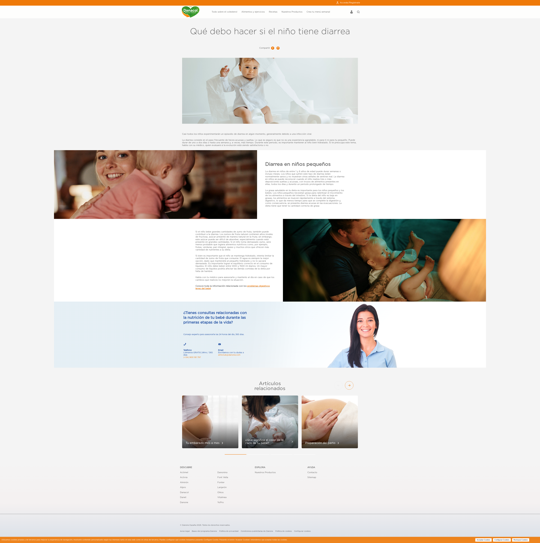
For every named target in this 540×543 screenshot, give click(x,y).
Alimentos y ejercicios (253, 12)
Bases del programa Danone (204, 531)
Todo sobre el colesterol (224, 12)
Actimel (184, 472)
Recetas (273, 12)
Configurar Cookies (501, 540)
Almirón (184, 482)
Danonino (222, 472)
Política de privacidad (228, 531)
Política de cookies (283, 531)
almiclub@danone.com (229, 355)
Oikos (220, 492)
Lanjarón (222, 487)
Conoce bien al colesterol (209, 6)
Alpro (183, 487)
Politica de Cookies (296, 540)
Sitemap (311, 477)
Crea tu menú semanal (318, 12)
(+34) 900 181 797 (192, 357)
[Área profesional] (351, 12)
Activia (183, 477)
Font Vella (222, 477)
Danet (183, 497)
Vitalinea (222, 497)
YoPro (220, 502)
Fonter (220, 482)
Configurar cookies (302, 531)
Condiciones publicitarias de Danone (257, 531)
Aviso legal (185, 531)
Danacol (184, 492)
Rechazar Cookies (521, 540)
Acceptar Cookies (483, 540)
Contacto (312, 472)
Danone (184, 502)
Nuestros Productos (292, 12)
